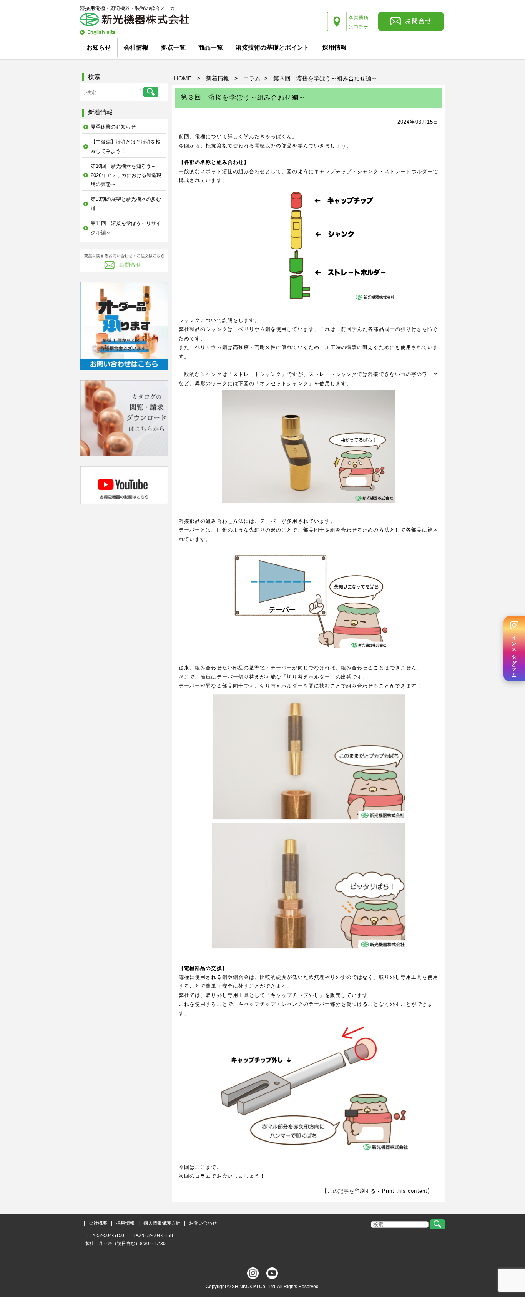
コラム (252, 78)
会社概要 (98, 1223)
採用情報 (334, 47)
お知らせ (98, 47)
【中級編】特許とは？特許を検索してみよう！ (126, 146)
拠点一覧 (173, 47)
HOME (183, 78)
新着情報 (217, 78)
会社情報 (136, 47)
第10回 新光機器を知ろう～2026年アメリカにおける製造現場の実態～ (126, 175)
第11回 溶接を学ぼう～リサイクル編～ (126, 227)
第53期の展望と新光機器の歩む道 (126, 203)
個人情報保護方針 (161, 1223)
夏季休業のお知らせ (113, 127)
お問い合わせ (203, 1223)
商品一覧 (210, 47)
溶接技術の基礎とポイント (272, 47)
